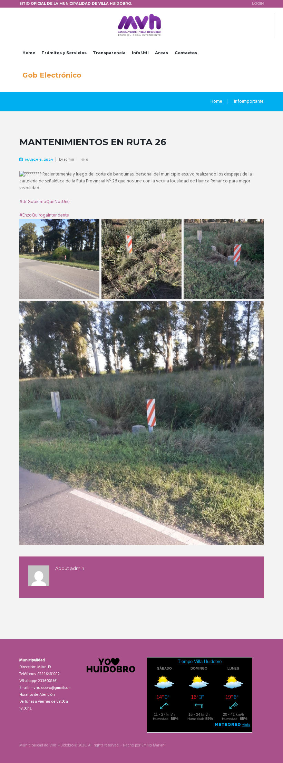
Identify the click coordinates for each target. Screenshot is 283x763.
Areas (161, 52)
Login (258, 3)
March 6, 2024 (39, 159)
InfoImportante (249, 102)
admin (69, 160)
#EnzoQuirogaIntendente (44, 215)
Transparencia (109, 52)
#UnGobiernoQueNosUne (44, 201)
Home (28, 52)
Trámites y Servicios (64, 52)
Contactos (186, 52)
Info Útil (140, 52)
